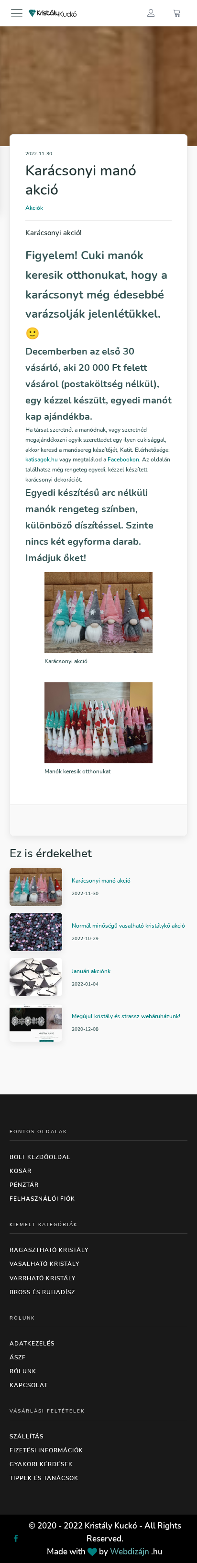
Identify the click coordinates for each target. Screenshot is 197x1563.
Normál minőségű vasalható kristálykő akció (128, 926)
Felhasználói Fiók (42, 1199)
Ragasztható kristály (49, 1250)
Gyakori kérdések (41, 1464)
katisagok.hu (41, 459)
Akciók (34, 208)
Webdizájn (129, 1551)
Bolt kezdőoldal (40, 1157)
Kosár (21, 1171)
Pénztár (24, 1185)
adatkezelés (32, 1343)
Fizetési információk (46, 1450)
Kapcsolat (29, 1385)
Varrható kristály (43, 1278)
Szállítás (27, 1436)
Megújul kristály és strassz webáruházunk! (126, 1016)
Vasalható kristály (44, 1264)
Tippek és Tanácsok (44, 1478)
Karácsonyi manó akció (101, 881)
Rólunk (23, 1371)
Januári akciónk (91, 971)
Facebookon (123, 459)
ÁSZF (18, 1357)
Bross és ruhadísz (42, 1292)
